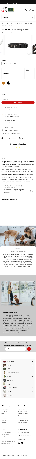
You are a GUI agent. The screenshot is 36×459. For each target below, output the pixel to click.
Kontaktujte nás (5, 436)
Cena (3, 92)
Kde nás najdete (5, 434)
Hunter (3, 32)
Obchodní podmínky (6, 443)
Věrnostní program (22, 418)
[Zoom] (29, 52)
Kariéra (3, 439)
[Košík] (30, 9)
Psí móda (3, 422)
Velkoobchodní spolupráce (8, 441)
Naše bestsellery (22, 409)
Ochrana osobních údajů (7, 445)
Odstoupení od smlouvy (24, 415)
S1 (10, 63)
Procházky (9, 23)
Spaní (2, 413)
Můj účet (20, 425)
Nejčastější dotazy (22, 411)
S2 (15, 63)
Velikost (3, 60)
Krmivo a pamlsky (5, 409)
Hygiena (3, 420)
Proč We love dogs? (6, 432)
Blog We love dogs (22, 422)
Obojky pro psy (18, 23)
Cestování (3, 415)
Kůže (27, 70)
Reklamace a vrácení (23, 413)
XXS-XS (5, 63)
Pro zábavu (4, 418)
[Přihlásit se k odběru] (29, 349)
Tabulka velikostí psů (23, 420)
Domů (3, 23)
